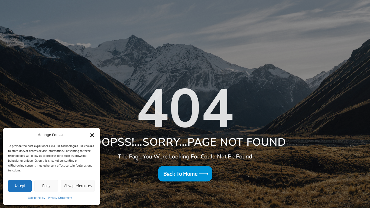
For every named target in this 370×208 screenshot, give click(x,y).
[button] (92, 135)
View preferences (78, 185)
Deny (46, 185)
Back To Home (180, 173)
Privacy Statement (60, 198)
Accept (20, 185)
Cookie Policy (36, 198)
